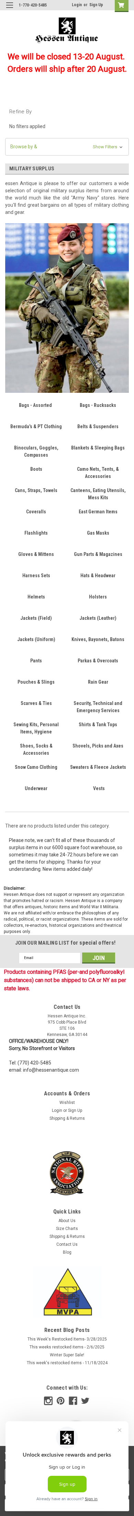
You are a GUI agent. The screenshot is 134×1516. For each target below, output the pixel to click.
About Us (67, 1220)
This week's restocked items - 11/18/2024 (67, 1362)
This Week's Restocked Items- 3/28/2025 (67, 1339)
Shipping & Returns (67, 1118)
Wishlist (67, 1102)
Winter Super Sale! (67, 1355)
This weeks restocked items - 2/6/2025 (67, 1347)
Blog (67, 1252)
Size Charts (67, 1228)
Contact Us (67, 1244)
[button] (67, 147)
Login (77, 4)
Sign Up (96, 4)
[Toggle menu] (9, 9)
